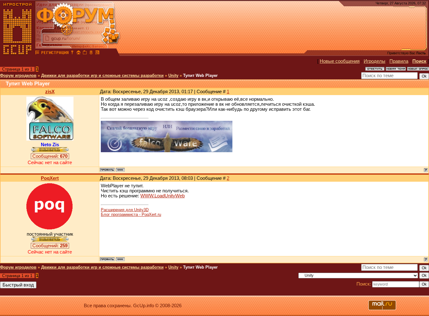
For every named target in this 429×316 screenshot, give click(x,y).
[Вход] (72, 53)
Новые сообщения (340, 61)
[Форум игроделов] (37, 53)
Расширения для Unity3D (125, 209)
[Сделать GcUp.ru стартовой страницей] (78, 53)
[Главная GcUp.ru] (17, 53)
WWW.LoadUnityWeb (162, 195)
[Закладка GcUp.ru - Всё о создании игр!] (85, 53)
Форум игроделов (18, 75)
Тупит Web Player (200, 75)
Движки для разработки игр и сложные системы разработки (102, 75)
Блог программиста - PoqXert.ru (131, 214)
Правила (398, 61)
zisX (50, 91)
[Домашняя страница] (120, 170)
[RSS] (97, 53)
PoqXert (50, 178)
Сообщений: (50, 156)
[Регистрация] (55, 53)
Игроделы (374, 61)
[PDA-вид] (91, 53)
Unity (173, 75)
